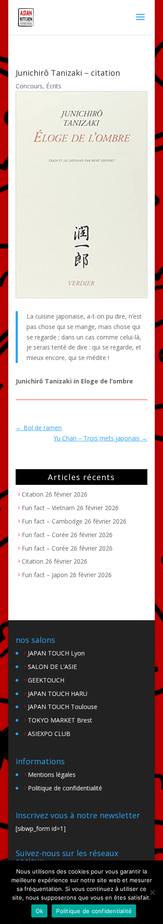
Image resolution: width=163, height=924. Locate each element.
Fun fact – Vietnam (48, 508)
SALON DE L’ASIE (52, 666)
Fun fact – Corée (45, 535)
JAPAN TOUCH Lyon (56, 653)
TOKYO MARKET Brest (60, 720)
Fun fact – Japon (45, 575)
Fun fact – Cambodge (52, 521)
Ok (39, 910)
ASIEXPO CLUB (49, 733)
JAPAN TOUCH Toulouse (62, 706)
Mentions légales (52, 774)
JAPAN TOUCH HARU (57, 693)
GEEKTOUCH (46, 680)
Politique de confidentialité (65, 788)
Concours (29, 86)
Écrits (53, 86)
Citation (32, 494)
